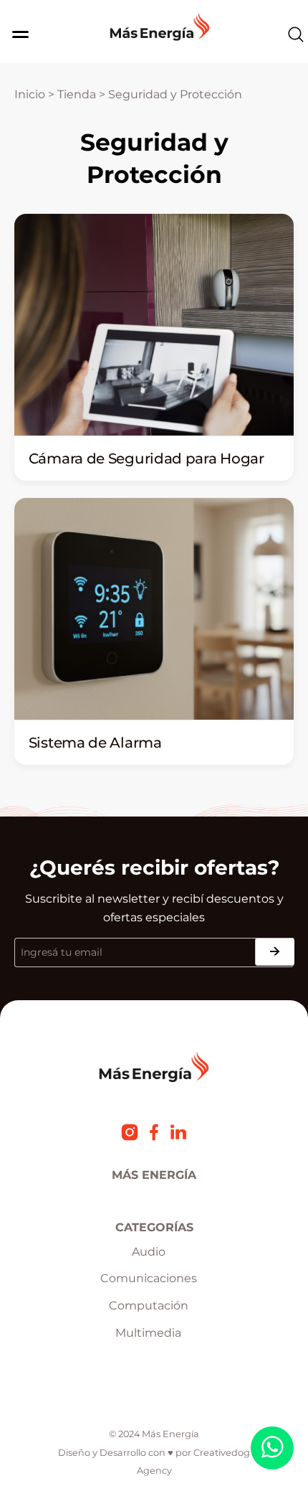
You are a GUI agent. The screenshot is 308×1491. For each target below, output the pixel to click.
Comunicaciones (148, 1278)
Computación (148, 1305)
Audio (148, 1252)
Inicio (29, 94)
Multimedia (148, 1333)
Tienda (76, 94)
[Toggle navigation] (16, 34)
